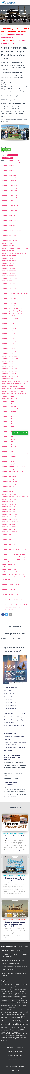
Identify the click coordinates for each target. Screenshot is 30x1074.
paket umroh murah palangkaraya (10, 439)
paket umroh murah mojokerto (9, 436)
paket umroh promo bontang (9, 484)
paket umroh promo (6, 471)
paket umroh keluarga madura (9, 338)
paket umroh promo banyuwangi (9, 481)
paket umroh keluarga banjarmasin (10, 321)
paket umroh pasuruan (7, 469)
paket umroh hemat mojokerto (9, 275)
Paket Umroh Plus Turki (10, 702)
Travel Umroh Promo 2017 (8, 579)
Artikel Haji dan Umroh (10, 691)
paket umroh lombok (20, 383)
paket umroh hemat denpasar (9, 245)
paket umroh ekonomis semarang (10, 210)
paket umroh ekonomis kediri (9, 177)
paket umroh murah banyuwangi (9, 401)
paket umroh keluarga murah (9, 348)
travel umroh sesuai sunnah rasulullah (11, 584)
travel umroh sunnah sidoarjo (9, 589)
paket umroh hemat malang (8, 268)
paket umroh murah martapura (9, 431)
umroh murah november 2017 (19, 602)
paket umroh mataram (19, 388)
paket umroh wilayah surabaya (14, 998)
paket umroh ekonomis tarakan (9, 223)
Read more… (22, 850)
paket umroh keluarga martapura (9, 343)
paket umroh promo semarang (9, 534)
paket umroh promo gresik (8, 489)
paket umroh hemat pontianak (9, 285)
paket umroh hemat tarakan (8, 300)
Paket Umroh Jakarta (9, 696)
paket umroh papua (20, 466)
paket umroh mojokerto (7, 391)
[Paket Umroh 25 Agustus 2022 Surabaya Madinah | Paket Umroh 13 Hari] (15, 908)
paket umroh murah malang (8, 428)
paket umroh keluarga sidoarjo (9, 363)
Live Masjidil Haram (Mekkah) (15, 1059)
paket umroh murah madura (8, 426)
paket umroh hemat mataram (9, 273)
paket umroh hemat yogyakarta (9, 303)
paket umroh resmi (22, 549)
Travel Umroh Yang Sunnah (8, 597)
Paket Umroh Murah (12, 155)
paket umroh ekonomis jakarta (9, 165)
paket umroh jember (18, 308)
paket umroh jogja (6, 311)
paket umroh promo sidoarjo (9, 536)
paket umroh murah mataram (9, 433)
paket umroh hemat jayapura (8, 250)
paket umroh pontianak (19, 469)
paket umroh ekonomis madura (9, 185)
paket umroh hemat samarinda (9, 288)
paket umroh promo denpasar (9, 486)
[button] (20, 433)
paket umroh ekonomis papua (9, 200)
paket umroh (7, 160)
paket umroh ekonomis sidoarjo (9, 213)
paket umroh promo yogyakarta (9, 549)
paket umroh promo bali (7, 474)
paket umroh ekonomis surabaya (10, 218)
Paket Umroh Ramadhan (10, 705)
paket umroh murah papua (8, 441)
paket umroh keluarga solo (8, 366)
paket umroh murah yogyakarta (9, 464)
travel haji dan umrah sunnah (9, 564)
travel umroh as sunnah (7, 577)
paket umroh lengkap (23, 381)
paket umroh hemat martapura (9, 270)
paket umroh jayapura (7, 308)
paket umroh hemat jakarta (21, 248)
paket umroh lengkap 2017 (8, 383)
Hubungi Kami (20, 1047)
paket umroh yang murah (8, 559)
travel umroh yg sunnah (21, 597)
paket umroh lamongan (7, 378)
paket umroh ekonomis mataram (10, 193)
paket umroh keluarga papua (8, 353)
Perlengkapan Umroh (15, 1063)
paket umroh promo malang (8, 511)
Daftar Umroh (10, 1047)
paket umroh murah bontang (8, 403)
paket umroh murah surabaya (9, 456)
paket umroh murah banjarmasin (10, 398)
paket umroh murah (18, 391)
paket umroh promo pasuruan (9, 526)
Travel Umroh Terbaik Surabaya (14, 1027)
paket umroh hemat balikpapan (9, 235)
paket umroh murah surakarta (9, 459)
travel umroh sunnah (7, 587)
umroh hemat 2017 (6, 599)
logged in (10, 638)
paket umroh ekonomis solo (8, 215)
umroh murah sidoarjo (20, 1035)
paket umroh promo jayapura (9, 494)
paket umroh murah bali (20, 393)
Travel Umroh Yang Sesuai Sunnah (10, 594)
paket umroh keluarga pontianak (9, 356)
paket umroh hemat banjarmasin (9, 238)
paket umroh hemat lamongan (9, 260)
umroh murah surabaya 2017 (21, 604)
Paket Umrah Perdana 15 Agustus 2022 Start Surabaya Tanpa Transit (14, 968)
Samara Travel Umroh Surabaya (9, 561)
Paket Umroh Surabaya (7, 157)
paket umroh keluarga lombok (9, 336)
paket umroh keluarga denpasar (9, 326)
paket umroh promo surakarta (9, 544)
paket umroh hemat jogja (21, 253)
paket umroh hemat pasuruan (9, 283)
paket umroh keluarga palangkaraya (10, 351)
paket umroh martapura (7, 388)
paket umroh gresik (6, 228)
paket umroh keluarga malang (9, 341)
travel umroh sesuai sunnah (8, 582)
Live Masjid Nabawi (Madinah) (15, 1055)
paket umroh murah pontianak (9, 446)
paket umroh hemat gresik (8, 248)
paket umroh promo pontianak (9, 529)
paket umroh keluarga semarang (9, 361)
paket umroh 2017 (15, 160)
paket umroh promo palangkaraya (10, 521)
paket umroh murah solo (22, 454)
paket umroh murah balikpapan (9, 396)
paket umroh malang (18, 386)
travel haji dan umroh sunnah (9, 569)
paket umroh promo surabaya (9, 541)
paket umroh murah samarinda (9, 449)
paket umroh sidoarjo (9, 994)
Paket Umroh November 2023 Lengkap (13, 717)
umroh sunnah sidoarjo (9, 1038)
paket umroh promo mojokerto (9, 519)
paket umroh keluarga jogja (8, 333)
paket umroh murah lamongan (9, 421)
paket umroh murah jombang (9, 416)
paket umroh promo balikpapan (9, 476)
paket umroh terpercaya (7, 556)
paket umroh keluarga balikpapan (10, 318)
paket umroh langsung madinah (9, 381)
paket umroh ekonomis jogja (8, 172)
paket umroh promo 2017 (18, 471)
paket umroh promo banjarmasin (10, 479)
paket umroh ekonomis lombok (9, 182)
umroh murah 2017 (6, 602)
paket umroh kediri (6, 313)
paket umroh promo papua (8, 524)
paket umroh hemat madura (8, 265)
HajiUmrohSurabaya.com (9, 796)
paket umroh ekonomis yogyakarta (10, 225)
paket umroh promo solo (8, 539)
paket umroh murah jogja (21, 413)
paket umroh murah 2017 (8, 393)
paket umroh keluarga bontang (9, 323)
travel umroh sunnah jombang (19, 587)
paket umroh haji (16, 228)
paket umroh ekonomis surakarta (10, 220)
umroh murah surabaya (7, 604)
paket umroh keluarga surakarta (9, 371)
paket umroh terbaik (19, 551)
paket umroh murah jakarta (21, 408)
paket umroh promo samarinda (9, 531)
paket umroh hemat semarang (9, 290)
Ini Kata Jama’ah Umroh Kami (15, 1051)
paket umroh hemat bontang (8, 243)
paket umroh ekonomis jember (9, 170)
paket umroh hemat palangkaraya (10, 278)
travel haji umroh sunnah (8, 574)
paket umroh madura (7, 386)
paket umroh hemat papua (8, 280)
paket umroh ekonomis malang (9, 188)
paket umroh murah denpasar (9, 406)
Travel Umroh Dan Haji (19, 577)
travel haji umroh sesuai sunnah (9, 572)
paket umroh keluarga (16, 313)
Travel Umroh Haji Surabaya (20, 1010)
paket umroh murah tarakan (8, 461)
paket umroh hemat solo (22, 293)
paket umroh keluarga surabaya (9, 368)
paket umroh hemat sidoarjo (8, 293)
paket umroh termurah (7, 554)
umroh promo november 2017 (9, 609)
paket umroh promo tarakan (8, 546)
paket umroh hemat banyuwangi (9, 240)
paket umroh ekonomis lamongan (10, 180)
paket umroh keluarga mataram (9, 346)
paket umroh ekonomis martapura (10, 190)
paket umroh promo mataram (9, 516)
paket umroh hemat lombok (8, 263)
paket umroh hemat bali (7, 233)
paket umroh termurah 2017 (20, 554)
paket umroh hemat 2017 (18, 230)
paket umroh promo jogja (22, 496)
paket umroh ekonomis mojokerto (10, 195)
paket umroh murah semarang (9, 451)
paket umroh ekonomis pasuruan (10, 203)
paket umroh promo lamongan (9, 504)
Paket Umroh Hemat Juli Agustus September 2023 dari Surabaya (13, 880)
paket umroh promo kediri (8, 501)
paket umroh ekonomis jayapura (9, 167)
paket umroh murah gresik (8, 408)
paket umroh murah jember (8, 413)
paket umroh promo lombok (8, 506)
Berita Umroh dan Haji (9, 693)
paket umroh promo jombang (9, 499)
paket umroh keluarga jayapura (9, 331)
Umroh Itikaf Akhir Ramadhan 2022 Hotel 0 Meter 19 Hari (14, 974)
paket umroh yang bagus (20, 556)
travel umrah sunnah (19, 574)
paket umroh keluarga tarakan (9, 373)
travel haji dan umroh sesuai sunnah (10, 566)
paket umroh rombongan (8, 551)
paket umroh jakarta (20, 306)
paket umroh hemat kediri (8, 258)
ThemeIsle (20, 1070)
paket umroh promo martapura (9, 514)
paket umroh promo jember (8, 496)
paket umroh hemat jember (8, 253)
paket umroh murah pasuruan (9, 444)
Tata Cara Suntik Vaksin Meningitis (15, 1066)
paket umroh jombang (16, 311)
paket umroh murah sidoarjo (8, 454)
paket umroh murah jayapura (9, 411)
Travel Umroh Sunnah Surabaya (9, 592)
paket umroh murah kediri (8, 418)
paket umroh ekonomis (18, 162)
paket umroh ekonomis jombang (9, 175)
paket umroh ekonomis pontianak (10, 205)
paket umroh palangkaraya (8, 466)
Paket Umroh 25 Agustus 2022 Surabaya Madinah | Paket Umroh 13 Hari (14, 924)
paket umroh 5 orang (7, 162)
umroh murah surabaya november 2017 (11, 607)
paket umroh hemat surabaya (9, 295)
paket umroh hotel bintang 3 (8, 306)
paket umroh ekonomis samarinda (10, 208)
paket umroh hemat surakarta (9, 298)
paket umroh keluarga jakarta (9, 328)
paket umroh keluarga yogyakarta (10, 376)
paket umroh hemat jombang (9, 255)
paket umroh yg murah (20, 559)
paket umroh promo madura (8, 509)
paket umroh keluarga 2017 (8, 316)
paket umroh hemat (6, 230)
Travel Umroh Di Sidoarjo (7, 1010)
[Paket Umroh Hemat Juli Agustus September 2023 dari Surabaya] (15, 864)
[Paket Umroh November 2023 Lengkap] (15, 822)
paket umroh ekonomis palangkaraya (11, 198)
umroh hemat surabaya (17, 599)
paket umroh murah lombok (8, 423)
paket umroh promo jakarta (8, 491)
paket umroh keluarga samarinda (10, 358)
